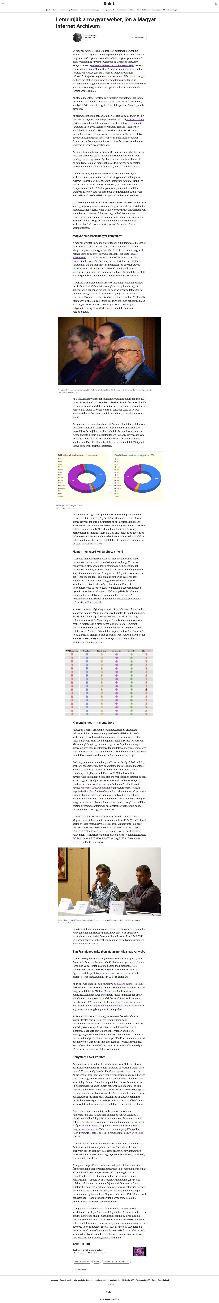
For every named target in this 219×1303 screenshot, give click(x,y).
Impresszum (53, 1280)
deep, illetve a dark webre (100, 973)
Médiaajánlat (115, 1280)
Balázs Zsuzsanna (89, 35)
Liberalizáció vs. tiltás (125, 10)
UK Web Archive (134, 1132)
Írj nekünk (110, 1284)
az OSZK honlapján (92, 602)
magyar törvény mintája (86, 1129)
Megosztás (139, 37)
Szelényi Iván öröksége (90, 10)
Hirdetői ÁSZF (128, 1280)
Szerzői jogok (65, 1280)
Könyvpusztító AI (108, 10)
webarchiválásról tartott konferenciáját (112, 65)
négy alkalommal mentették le (109, 1005)
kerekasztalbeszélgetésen (95, 787)
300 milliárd (118, 983)
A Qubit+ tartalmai (51, 10)
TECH (85, 40)
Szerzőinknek (163, 1280)
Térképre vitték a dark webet (88, 1250)
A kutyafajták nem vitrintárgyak (149, 10)
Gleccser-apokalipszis (69, 10)
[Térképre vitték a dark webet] (139, 1251)
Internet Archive (135, 119)
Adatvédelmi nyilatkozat (83, 1280)
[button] (82, 1262)
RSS (154, 1280)
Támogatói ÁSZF (143, 1280)
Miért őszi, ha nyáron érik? (173, 10)
